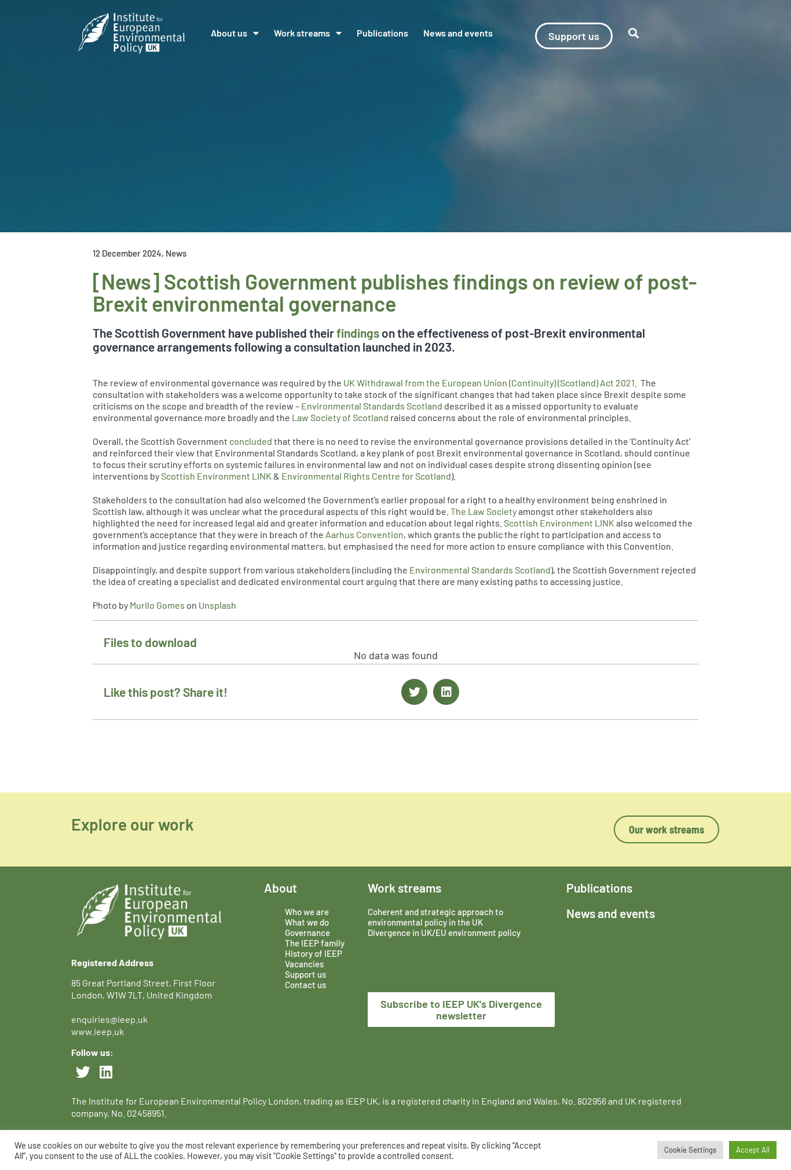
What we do (307, 922)
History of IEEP (313, 953)
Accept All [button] (753, 1149)
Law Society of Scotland (340, 417)
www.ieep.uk (97, 1031)
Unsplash (217, 604)
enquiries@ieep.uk (111, 1019)
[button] (414, 692)
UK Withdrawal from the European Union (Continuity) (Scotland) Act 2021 (489, 382)
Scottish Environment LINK (216, 475)
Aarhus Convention (364, 534)
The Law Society (484, 511)
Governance (307, 932)
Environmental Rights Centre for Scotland (366, 475)
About (280, 887)
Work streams (302, 32)
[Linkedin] (106, 1072)
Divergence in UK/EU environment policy (444, 932)
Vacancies (304, 964)
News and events (458, 32)
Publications (382, 32)
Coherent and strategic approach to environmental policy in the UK (435, 916)
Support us (305, 974)
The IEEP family (315, 943)
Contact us (305, 984)
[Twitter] (82, 1072)
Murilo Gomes (157, 604)
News (176, 253)
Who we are (307, 911)
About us (229, 32)
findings (357, 333)
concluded (250, 441)
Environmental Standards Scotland (371, 405)
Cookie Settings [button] (690, 1149)
